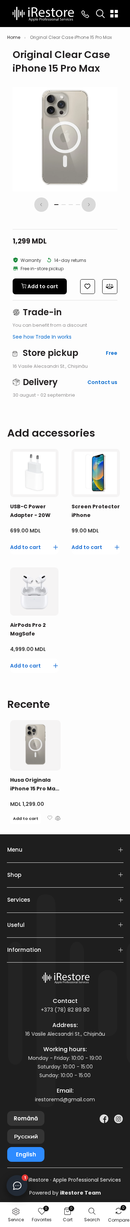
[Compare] (58, 819)
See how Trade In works (42, 336)
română (26, 1118)
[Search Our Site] (100, 14)
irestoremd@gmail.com (65, 1099)
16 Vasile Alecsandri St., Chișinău (65, 1034)
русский (26, 1136)
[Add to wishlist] (50, 819)
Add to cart (25, 818)
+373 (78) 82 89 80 (65, 1009)
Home (13, 37)
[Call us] (85, 14)
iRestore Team (80, 1192)
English (26, 1154)
